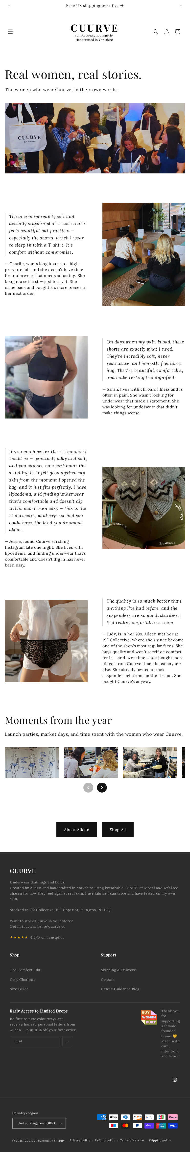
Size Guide (19, 989)
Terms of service (132, 1140)
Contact (108, 979)
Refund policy (105, 1140)
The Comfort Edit (25, 970)
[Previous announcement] (9, 5)
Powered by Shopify (50, 1140)
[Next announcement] (180, 5)
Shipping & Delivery (118, 970)
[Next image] (102, 788)
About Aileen (76, 829)
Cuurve (30, 1140)
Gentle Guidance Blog (120, 989)
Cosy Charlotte (23, 979)
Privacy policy (80, 1140)
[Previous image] (88, 788)
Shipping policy (160, 1140)
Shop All (118, 829)
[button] (10, 31)
